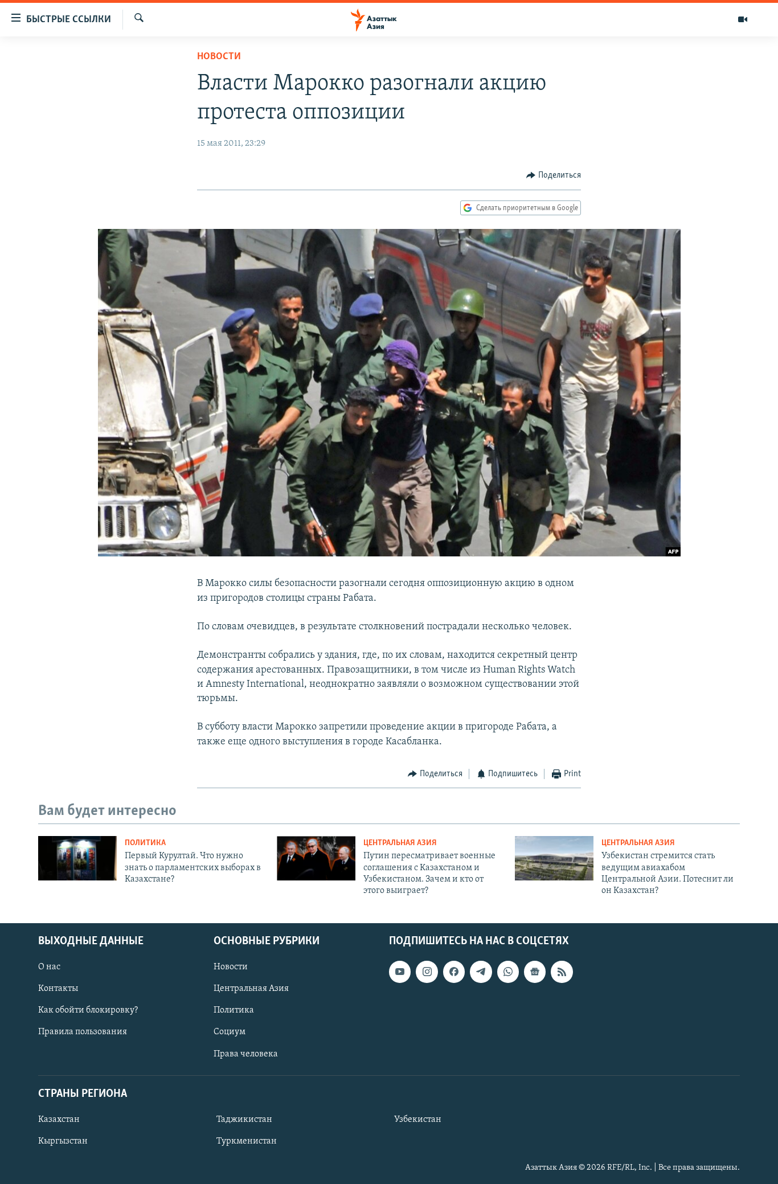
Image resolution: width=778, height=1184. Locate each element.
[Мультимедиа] (743, 19)
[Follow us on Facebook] (454, 971)
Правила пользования (82, 1031)
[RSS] (561, 971)
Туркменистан (246, 1141)
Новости (219, 57)
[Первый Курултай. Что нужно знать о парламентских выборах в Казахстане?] (77, 858)
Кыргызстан (63, 1141)
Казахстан (59, 1119)
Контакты (58, 988)
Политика (145, 843)
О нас (49, 967)
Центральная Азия (400, 843)
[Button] (553, 175)
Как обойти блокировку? (88, 1010)
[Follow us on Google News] (535, 971)
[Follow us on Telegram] (481, 971)
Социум (229, 1031)
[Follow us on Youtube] (400, 971)
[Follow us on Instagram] (426, 971)
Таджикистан (244, 1119)
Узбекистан (417, 1119)
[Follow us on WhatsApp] (508, 971)
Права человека (246, 1053)
